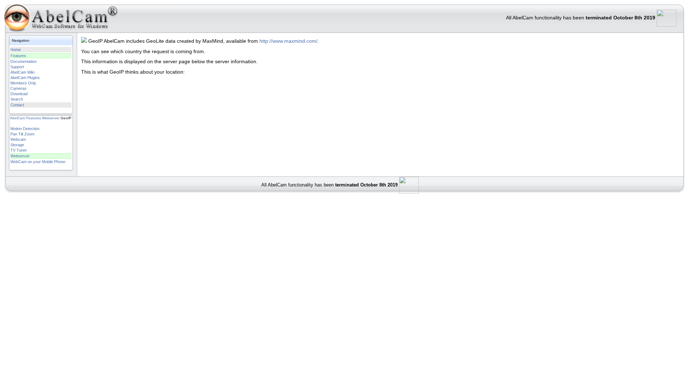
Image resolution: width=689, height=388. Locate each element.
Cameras (18, 88)
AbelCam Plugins (25, 77)
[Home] (59, 19)
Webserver (51, 118)
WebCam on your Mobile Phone (37, 162)
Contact (17, 105)
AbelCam (17, 118)
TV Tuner (18, 150)
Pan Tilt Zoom (22, 134)
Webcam (18, 139)
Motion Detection (24, 128)
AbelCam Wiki (22, 72)
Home (15, 49)
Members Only (23, 83)
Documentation (23, 61)
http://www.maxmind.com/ (288, 41)
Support (17, 67)
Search (16, 99)
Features (18, 56)
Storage (17, 145)
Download (19, 94)
